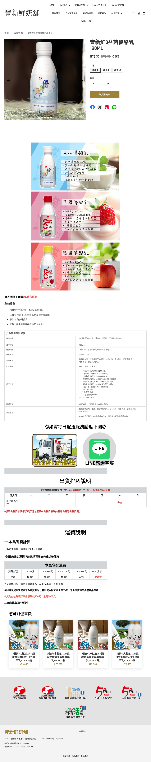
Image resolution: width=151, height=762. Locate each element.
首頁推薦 (18, 33)
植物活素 (56, 13)
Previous (8, 80)
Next (81, 80)
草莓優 (106, 70)
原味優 (95, 70)
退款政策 (84, 756)
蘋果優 (117, 70)
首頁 (52, 5)
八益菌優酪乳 (71, 13)
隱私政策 (75, 756)
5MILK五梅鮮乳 (99, 5)
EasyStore (59, 739)
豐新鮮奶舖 (22, 13)
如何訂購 (115, 13)
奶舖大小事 (86, 21)
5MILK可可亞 (118, 5)
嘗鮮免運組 (88, 13)
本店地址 (83, 731)
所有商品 (63, 5)
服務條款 (66, 756)
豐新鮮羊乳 (80, 5)
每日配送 (102, 13)
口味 (92, 65)
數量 (92, 77)
